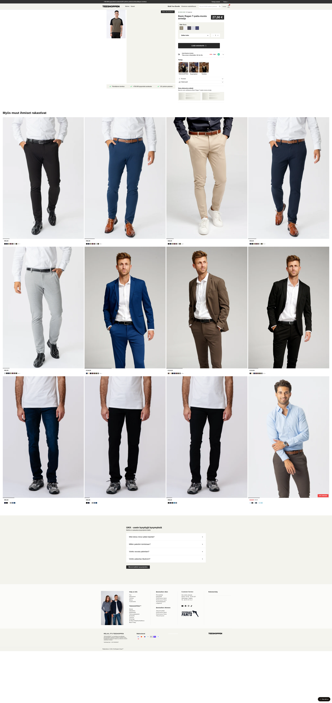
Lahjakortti (159, 603)
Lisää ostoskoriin (198, 46)
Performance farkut (161, 598)
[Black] (181, 28)
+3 (100, 373)
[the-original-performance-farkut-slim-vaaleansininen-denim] (174, 503)
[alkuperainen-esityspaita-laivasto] (256, 503)
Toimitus (131, 598)
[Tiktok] (191, 606)
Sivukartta (132, 615)
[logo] (111, 6)
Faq (130, 595)
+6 (18, 244)
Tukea (225, 1)
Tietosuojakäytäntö (134, 614)
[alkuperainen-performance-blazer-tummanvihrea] (96, 373)
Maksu (131, 600)
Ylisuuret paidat (160, 610)
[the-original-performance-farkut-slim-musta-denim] (168, 503)
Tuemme (131, 617)
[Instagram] (188, 606)
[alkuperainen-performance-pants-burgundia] (11, 244)
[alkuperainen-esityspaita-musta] (252, 503)
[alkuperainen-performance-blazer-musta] (90, 373)
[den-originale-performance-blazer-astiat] (89, 373)
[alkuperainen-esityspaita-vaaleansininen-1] (250, 503)
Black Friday (132, 622)
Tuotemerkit (132, 601)
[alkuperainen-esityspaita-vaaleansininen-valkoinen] (262, 503)
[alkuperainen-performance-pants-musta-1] (5, 244)
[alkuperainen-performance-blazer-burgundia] (92, 373)
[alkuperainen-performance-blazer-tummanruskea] (94, 373)
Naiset (133, 6)
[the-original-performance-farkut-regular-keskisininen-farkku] (14, 503)
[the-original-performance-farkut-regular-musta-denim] (7, 503)
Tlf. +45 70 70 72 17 (187, 600)
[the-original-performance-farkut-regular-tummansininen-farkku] (5, 503)
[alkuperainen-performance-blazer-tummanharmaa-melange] (98, 373)
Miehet (127, 6)
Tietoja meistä (216, 1)
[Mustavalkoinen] (185, 28)
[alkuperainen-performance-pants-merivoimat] (7, 244)
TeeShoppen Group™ (118, 649)
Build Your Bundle (174, 6)
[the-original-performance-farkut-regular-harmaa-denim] (11, 503)
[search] (219, 6)
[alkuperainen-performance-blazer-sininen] (87, 373)
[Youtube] (182, 606)
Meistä (131, 609)
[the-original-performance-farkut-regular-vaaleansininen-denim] (12, 503)
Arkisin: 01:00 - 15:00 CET (188, 596)
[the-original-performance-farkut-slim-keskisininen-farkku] (176, 503)
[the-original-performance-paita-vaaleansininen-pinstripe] (260, 503)
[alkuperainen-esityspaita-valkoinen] (258, 503)
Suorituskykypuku (161, 601)
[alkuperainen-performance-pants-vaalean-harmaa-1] (14, 244)
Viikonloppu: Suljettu (187, 598)
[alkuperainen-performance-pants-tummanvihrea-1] (16, 244)
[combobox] (209, 6)
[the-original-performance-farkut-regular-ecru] (9, 503)
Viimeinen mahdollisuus (188, 6)
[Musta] (189, 28)
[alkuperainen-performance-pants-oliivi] (9, 244)
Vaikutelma (132, 610)
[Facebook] (185, 606)
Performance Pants (161, 600)
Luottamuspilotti (173, 633)
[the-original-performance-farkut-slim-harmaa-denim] (172, 503)
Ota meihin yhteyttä (186, 595)
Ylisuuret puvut (160, 615)
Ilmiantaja (131, 619)
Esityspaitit (159, 596)
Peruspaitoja (159, 595)
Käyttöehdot (132, 612)
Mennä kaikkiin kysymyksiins (138, 567)
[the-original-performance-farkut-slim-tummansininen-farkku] (170, 503)
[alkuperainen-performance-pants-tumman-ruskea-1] (12, 244)
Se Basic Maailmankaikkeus (136, 620)
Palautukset (132, 596)
